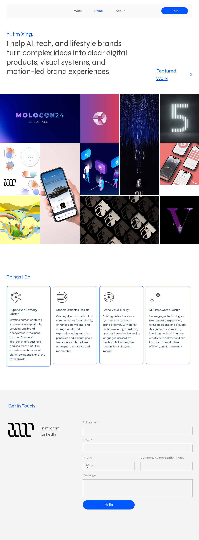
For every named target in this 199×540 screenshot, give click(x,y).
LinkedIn (48, 434)
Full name (90, 422)
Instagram (50, 428)
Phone (87, 457)
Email (87, 440)
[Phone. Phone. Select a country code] (89, 466)
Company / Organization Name (163, 457)
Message (89, 475)
